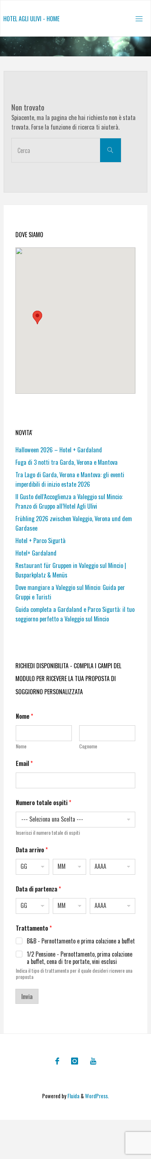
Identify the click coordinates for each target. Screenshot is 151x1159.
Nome (21, 746)
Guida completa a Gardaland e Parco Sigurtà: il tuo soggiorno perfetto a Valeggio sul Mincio (75, 614)
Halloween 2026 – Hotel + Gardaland (58, 449)
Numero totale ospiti (43, 802)
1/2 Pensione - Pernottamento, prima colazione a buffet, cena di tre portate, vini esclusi (79, 958)
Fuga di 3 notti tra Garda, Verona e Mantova (66, 462)
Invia (27, 996)
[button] (37, 317)
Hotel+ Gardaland (35, 553)
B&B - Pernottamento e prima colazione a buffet (81, 941)
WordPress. (97, 1096)
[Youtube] (93, 1061)
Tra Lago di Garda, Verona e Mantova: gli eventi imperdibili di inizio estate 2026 (69, 479)
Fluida (73, 1096)
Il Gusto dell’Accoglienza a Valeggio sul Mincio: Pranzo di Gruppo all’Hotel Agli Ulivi (69, 501)
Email (24, 763)
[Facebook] (57, 1061)
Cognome (88, 746)
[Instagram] (74, 1061)
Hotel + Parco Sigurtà (40, 540)
